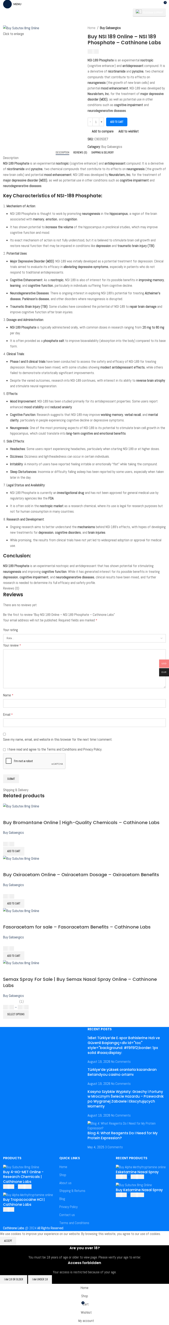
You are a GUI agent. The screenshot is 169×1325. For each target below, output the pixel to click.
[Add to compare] (8, 814)
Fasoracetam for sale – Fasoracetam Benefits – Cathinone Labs (77, 927)
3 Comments (114, 1147)
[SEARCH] (124, 12)
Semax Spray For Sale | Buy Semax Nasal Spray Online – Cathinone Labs (80, 982)
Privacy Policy (68, 1207)
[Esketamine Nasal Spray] (141, 1167)
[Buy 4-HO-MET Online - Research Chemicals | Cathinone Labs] (21, 1167)
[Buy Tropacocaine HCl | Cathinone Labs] (28, 1194)
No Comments (121, 1061)
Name (8, 695)
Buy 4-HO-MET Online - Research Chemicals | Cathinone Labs (23, 1177)
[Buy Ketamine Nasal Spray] (134, 1184)
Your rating (10, 630)
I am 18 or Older (13, 1279)
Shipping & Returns (72, 1190)
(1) (21, 1001)
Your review (12, 645)
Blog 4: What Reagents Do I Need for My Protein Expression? (123, 1135)
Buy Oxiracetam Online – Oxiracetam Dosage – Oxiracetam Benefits (81, 874)
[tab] (62, 152)
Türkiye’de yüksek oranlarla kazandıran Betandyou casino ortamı (122, 1072)
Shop (62, 1175)
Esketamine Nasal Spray (137, 1172)
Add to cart (116, 122)
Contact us (67, 1215)
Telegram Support (153, 12)
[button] (13, 851)
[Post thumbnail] (127, 1125)
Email (8, 714)
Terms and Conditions (74, 1223)
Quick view (19, 814)
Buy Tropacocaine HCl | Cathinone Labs (24, 1202)
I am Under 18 (40, 1279)
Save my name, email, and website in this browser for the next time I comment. (57, 739)
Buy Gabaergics (110, 28)
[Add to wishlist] (30, 814)
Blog (62, 1198)
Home (91, 28)
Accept (8, 1241)
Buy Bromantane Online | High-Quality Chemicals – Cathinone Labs (81, 822)
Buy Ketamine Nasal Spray (139, 1190)
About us (65, 1183)
